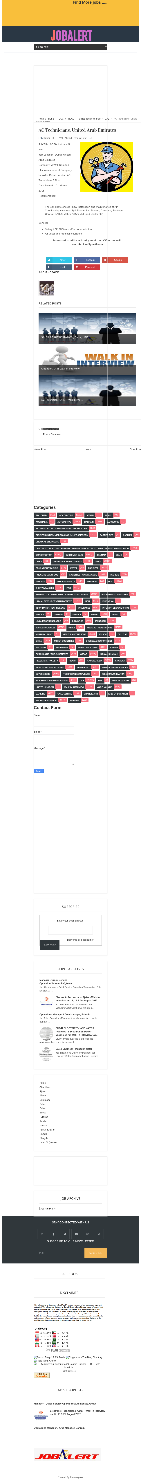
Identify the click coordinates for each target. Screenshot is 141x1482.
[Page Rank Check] (45, 1360)
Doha (42, 1104)
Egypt (42, 1112)
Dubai (42, 1108)
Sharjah (120, 661)
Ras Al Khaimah (109, 654)
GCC (110, 581)
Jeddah (43, 1121)
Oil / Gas (122, 634)
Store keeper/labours (115, 667)
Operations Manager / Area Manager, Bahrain (64, 1014)
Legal (115, 614)
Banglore (113, 522)
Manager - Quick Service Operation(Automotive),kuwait (65, 1403)
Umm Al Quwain (120, 680)
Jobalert (71, 35)
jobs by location (118, 694)
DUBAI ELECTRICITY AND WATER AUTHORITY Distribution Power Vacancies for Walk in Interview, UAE (76, 1031)
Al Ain (108, 515)
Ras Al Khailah (47, 1129)
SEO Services (69, 1371)
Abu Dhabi (44, 1087)
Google (118, 260)
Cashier (127, 535)
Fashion (114, 575)
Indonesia (108, 601)
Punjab (114, 647)
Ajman (42, 1091)
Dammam (44, 1100)
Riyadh (43, 1134)
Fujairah (43, 1116)
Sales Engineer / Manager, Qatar (74, 1049)
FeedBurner (87, 939)
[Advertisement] (67, 832)
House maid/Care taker (115, 595)
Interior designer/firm (115, 608)
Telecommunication (113, 674)
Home (42, 1082)
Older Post (135, 449)
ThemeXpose (76, 1477)
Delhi (119, 555)
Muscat (43, 1125)
